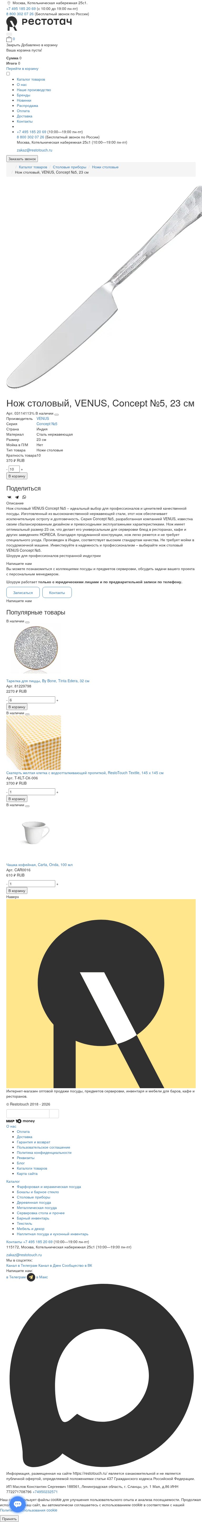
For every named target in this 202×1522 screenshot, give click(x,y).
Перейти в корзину (22, 68)
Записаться (23, 592)
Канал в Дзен (49, 1265)
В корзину (16, 475)
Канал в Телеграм (21, 1265)
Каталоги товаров (32, 1168)
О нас (22, 84)
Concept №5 (47, 423)
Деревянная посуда (34, 1202)
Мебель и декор (30, 1228)
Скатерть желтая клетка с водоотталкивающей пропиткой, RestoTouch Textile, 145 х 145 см (85, 772)
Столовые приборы (69, 166)
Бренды (23, 94)
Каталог (13, 1181)
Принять (9, 1518)
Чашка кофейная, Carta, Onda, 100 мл (39, 864)
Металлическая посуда (37, 1207)
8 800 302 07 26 (20, 13)
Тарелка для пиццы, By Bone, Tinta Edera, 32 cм (47, 680)
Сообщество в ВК (77, 1265)
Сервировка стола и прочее (41, 1212)
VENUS (43, 418)
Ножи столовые (105, 166)
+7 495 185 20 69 (21, 8)
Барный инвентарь (33, 1218)
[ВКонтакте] (9, 497)
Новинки (24, 100)
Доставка (24, 115)
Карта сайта (27, 1173)
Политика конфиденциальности (44, 1152)
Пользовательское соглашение (43, 1147)
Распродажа (27, 105)
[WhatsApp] (24, 497)
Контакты (25, 121)
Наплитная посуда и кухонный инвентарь (52, 1233)
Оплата (23, 110)
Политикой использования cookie (28, 1510)
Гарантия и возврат (33, 1141)
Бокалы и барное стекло (38, 1191)
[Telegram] (17, 497)
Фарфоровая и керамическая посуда (49, 1186)
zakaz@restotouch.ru (34, 150)
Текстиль (24, 1223)
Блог (21, 1162)
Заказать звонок (22, 158)
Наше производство (34, 89)
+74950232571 (45, 1491)
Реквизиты (25, 1157)
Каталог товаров (33, 166)
